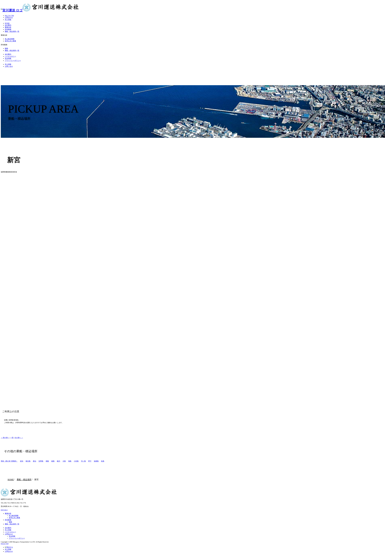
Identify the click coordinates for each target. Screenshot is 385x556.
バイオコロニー (10, 56)
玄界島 (40, 461)
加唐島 (96, 461)
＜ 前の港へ (5, 437)
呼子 (89, 461)
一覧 (12, 437)
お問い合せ (9, 66)
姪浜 (21, 461)
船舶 (6, 48)
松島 (102, 461)
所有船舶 (8, 29)
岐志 (58, 461)
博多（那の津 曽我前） (9, 461)
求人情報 (8, 19)
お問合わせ (9, 17)
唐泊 (34, 461)
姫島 (53, 461)
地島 (69, 461)
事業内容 (8, 27)
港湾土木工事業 (10, 41)
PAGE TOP (5, 544)
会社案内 (8, 25)
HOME (7, 23)
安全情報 (8, 58)
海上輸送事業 (9, 39)
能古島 (28, 461)
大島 (64, 461)
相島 (47, 461)
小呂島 (76, 461)
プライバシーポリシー (13, 60)
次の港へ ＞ (19, 437)
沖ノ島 (83, 461)
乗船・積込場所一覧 (12, 31)
